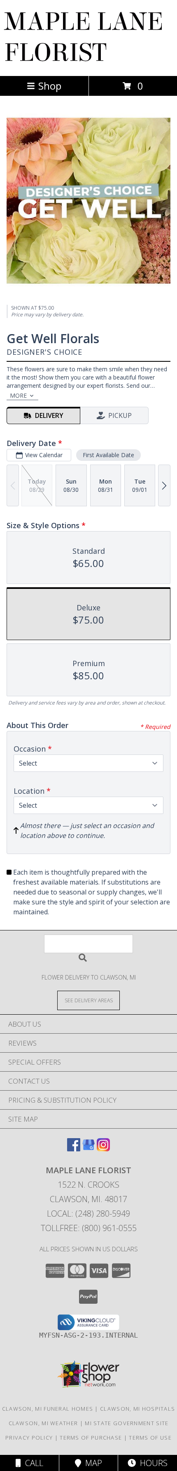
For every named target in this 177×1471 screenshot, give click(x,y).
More (18, 395)
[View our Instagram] (103, 1148)
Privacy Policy (29, 1437)
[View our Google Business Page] (88, 1148)
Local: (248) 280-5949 (88, 1213)
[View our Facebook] (73, 1148)
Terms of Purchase (91, 1437)
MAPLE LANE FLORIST (83, 37)
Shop (49, 86)
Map (91, 1463)
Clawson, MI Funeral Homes (47, 1408)
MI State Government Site (126, 1423)
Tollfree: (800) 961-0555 (89, 1228)
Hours (152, 1463)
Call (32, 1463)
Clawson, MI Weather (43, 1423)
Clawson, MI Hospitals (137, 1408)
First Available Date (108, 455)
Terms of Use (150, 1437)
